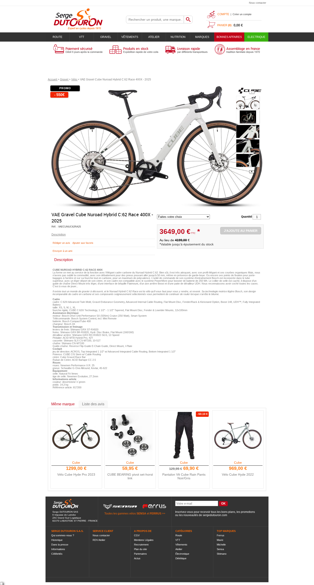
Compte (223, 14)
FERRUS (155, 513)
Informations (58, 549)
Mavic (220, 540)
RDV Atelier (99, 540)
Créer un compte (242, 14)
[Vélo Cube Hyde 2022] (238, 436)
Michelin (221, 544)
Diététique (180, 558)
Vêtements (129, 37)
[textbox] (155, 19)
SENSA (141, 513)
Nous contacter (257, 2)
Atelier (154, 37)
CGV (137, 535)
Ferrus (220, 535)
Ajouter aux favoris (82, 242)
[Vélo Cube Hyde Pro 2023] (76, 436)
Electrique (256, 37)
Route (57, 37)
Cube (76, 462)
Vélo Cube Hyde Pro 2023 (76, 474)
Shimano (221, 553)
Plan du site (140, 549)
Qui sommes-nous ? (62, 535)
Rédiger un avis (61, 242)
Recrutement (141, 544)
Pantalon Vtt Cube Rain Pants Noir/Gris (184, 476)
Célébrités (57, 553)
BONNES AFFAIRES (229, 37)
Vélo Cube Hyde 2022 (238, 474)
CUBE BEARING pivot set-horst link (130, 476)
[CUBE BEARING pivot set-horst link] (130, 436)
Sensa (220, 549)
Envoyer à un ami (62, 251)
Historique (57, 540)
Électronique (182, 553)
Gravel (105, 37)
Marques (202, 37)
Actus (137, 558)
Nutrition (178, 37)
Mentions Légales (144, 540)
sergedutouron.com (215, 515)
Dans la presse (59, 544)
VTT (81, 37)
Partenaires (140, 553)
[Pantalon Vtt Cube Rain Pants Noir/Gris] (184, 436)
